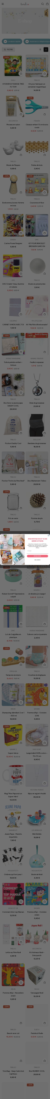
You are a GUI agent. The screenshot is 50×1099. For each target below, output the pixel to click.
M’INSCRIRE (37, 556)
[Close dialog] (48, 535)
